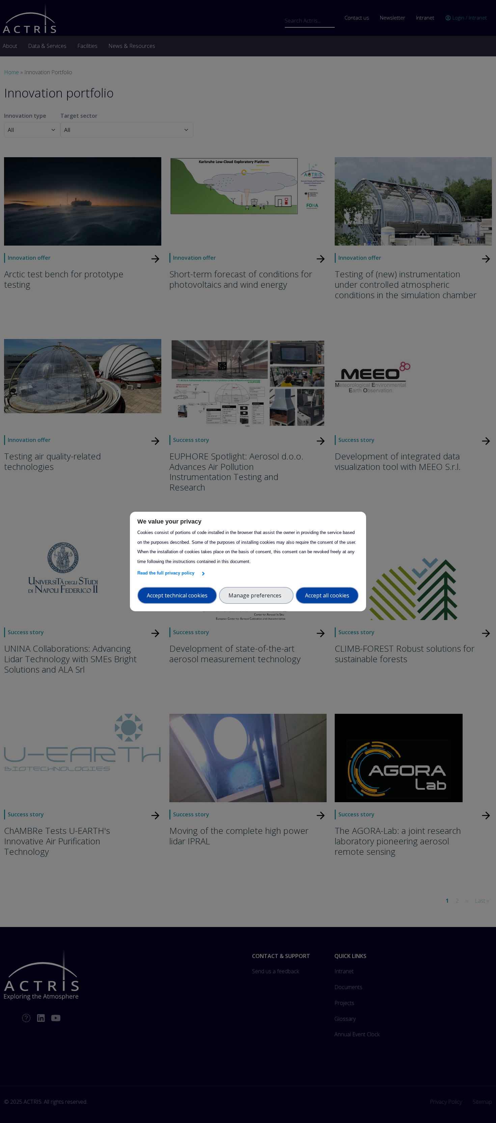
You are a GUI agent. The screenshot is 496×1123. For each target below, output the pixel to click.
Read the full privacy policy (167, 572)
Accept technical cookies (177, 595)
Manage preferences (256, 595)
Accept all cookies (327, 595)
